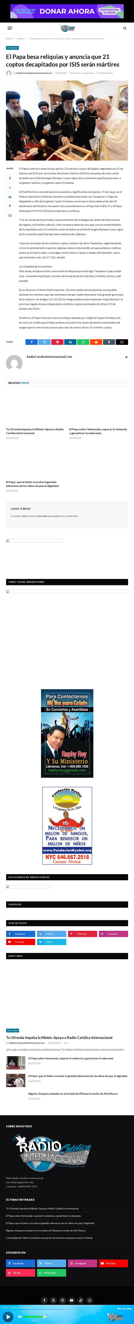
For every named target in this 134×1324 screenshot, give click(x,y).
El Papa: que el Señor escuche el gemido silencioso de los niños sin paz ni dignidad (32, 483)
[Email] (10, 215)
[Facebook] (10, 178)
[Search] (124, 28)
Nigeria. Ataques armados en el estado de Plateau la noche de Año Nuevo (72, 1093)
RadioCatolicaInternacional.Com (34, 73)
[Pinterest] (10, 206)
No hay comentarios (84, 73)
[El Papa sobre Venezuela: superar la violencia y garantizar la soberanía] (98, 408)
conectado (41, 515)
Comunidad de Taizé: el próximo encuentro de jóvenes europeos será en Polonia (49, 1237)
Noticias (12, 47)
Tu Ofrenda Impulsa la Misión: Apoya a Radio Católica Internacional (35, 431)
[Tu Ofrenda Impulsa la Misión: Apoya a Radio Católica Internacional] (35, 408)
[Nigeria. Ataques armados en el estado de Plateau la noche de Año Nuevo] (15, 1098)
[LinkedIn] (10, 197)
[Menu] (10, 28)
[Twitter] (10, 187)
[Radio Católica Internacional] (67, 28)
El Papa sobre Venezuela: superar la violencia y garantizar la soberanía (98, 431)
